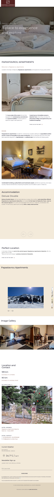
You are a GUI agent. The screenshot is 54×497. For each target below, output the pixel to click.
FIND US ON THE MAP (35, 124)
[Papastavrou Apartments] (9, 3)
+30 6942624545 (7, 437)
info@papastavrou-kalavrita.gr (10, 439)
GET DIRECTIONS (6, 384)
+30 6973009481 (15, 437)
